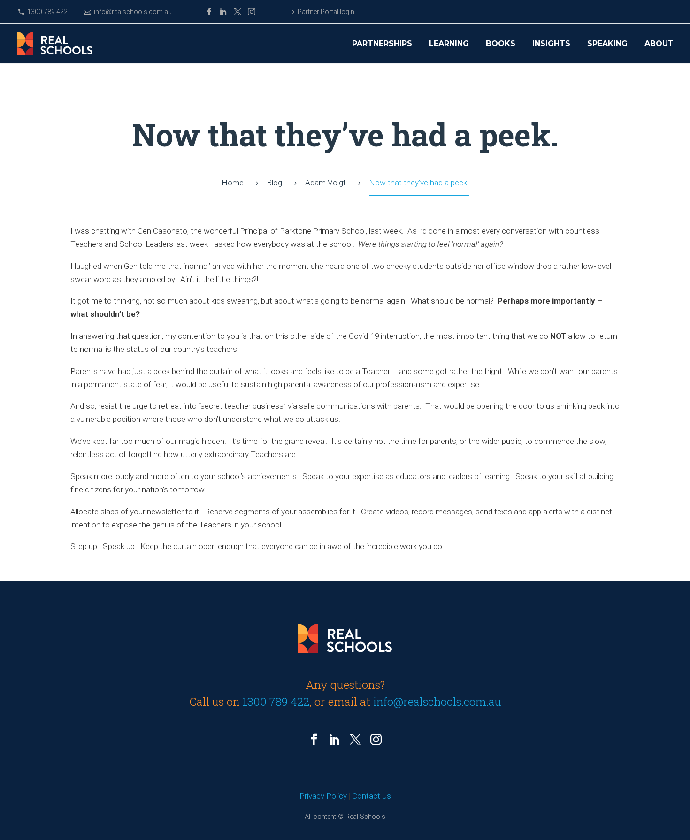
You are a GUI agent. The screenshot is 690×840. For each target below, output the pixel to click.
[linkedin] (334, 739)
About (659, 43)
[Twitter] (237, 11)
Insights (551, 43)
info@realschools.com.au (133, 11)
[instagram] (376, 739)
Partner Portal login (326, 11)
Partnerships (382, 43)
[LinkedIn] (223, 11)
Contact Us (371, 796)
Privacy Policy (323, 796)
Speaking (607, 43)
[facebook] (314, 739)
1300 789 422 (47, 11)
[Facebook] (209, 11)
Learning (449, 43)
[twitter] (355, 739)
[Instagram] (252, 11)
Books (500, 43)
